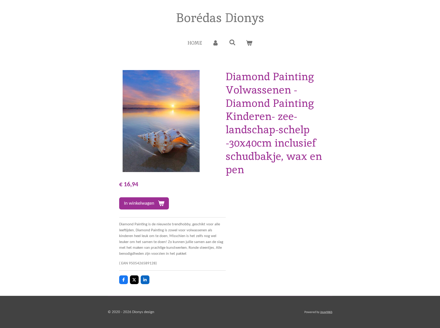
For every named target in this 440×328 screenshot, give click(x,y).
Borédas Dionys (220, 18)
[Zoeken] (232, 42)
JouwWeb (326, 312)
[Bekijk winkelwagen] (249, 43)
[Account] (215, 43)
